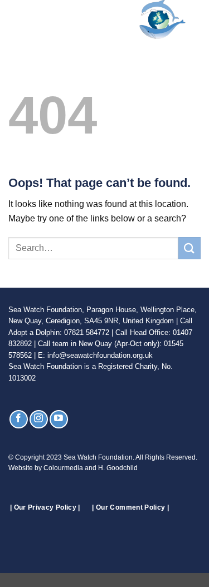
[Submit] (189, 248)
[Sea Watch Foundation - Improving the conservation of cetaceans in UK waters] (111, 19)
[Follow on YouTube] (59, 419)
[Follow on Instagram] (39, 419)
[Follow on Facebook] (18, 419)
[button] (15, 19)
